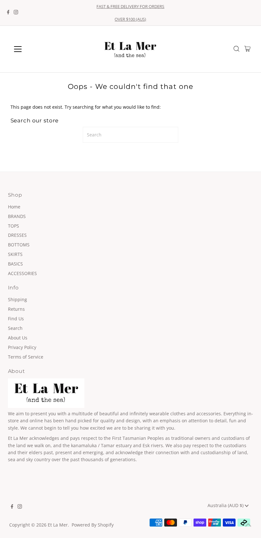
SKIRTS (15, 254)
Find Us (16, 319)
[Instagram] (16, 12)
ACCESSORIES (22, 273)
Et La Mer (58, 525)
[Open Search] (236, 49)
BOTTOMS (19, 245)
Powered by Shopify (93, 525)
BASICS (15, 264)
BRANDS (17, 216)
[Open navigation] (39, 49)
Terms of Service (25, 357)
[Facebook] (8, 12)
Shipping (17, 299)
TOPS (13, 226)
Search (15, 328)
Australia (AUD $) (226, 505)
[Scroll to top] (248, 525)
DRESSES (17, 235)
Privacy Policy (22, 347)
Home (14, 207)
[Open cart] (247, 49)
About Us (17, 338)
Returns (16, 309)
